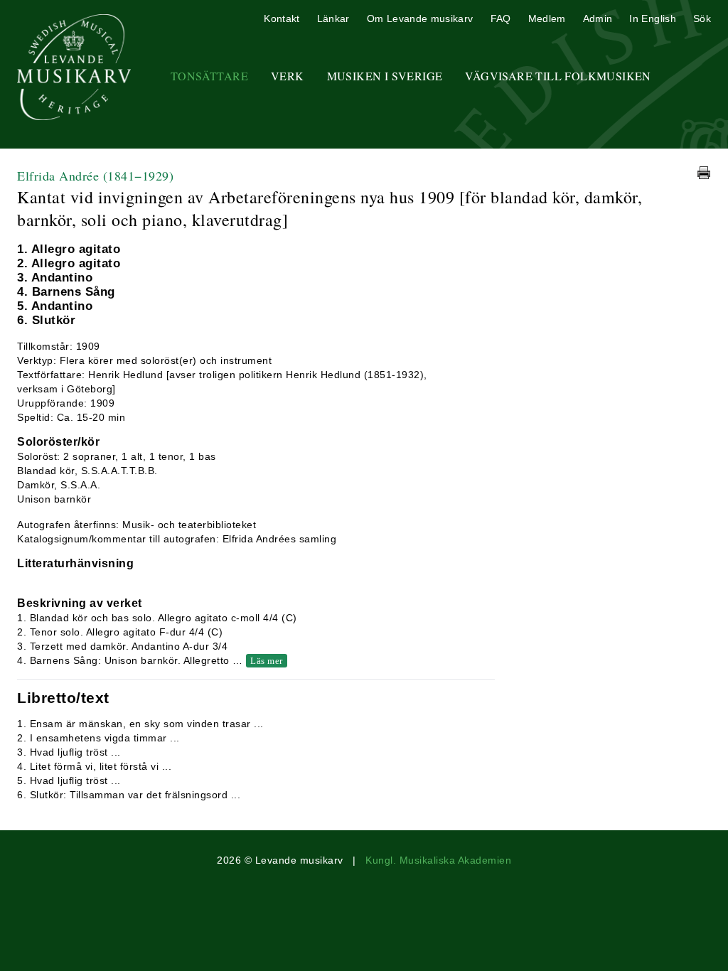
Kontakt (281, 18)
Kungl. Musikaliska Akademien (438, 860)
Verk (287, 75)
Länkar (333, 18)
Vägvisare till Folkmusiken (558, 75)
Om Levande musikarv (420, 18)
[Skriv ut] (704, 173)
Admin (598, 18)
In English (652, 18)
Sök (702, 18)
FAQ (501, 18)
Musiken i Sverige (385, 75)
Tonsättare (209, 75)
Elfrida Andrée (95, 175)
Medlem (547, 18)
